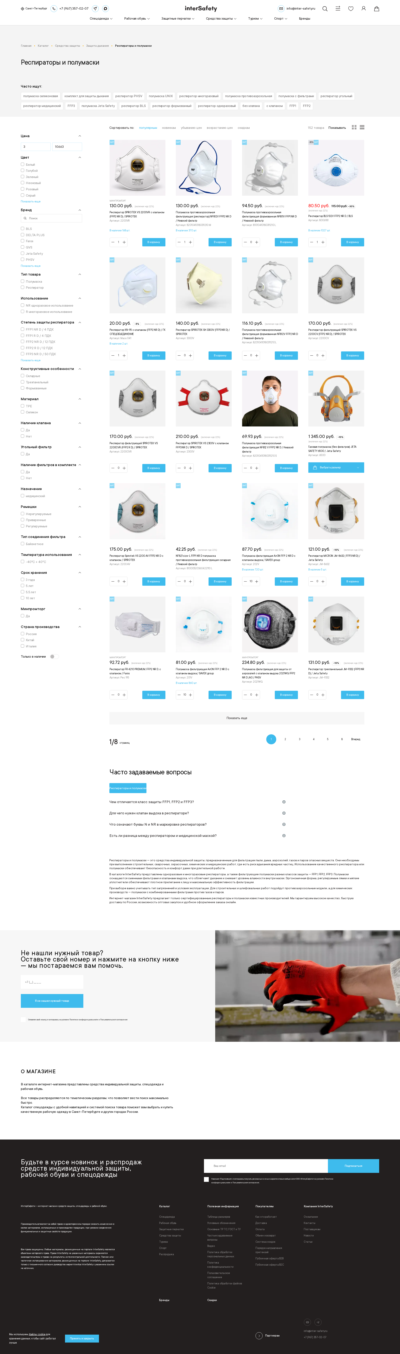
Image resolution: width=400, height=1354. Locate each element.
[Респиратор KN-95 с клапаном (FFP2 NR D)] (137, 309)
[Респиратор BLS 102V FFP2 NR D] (336, 193)
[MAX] (105, 8)
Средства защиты (170, 1235)
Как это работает (266, 1216)
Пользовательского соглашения (245, 1183)
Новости (309, 1235)
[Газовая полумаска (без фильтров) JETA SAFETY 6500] (336, 421)
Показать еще (237, 718)
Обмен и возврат (265, 1235)
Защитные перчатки (171, 1229)
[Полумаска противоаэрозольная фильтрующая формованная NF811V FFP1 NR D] (270, 193)
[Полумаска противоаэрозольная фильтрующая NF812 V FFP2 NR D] (270, 421)
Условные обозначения (221, 1223)
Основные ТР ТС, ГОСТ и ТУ (224, 1229)
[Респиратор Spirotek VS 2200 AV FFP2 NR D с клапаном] (137, 534)
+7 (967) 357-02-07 (315, 1337)
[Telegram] (95, 8)
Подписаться (353, 1165)
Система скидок (265, 1241)
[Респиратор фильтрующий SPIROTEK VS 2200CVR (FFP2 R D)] (137, 421)
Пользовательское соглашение (218, 1275)
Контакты (309, 1223)
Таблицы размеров (218, 1216)
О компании (311, 1216)
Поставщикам (312, 1229)
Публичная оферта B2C (269, 1264)
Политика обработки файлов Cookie (224, 1285)
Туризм (163, 1241)
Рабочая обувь (167, 1223)
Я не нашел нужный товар (52, 1000)
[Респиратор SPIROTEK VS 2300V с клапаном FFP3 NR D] (204, 421)
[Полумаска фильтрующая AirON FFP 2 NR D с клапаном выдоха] (270, 534)
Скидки (212, 1300)
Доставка (261, 1223)
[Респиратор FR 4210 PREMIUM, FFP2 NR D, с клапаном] (137, 648)
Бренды (164, 1300)
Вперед (355, 739)
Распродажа (166, 1254)
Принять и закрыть (82, 1338)
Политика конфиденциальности (220, 1264)
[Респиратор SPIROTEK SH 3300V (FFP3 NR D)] (204, 309)
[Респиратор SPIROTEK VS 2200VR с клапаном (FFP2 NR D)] (137, 193)
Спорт (163, 1248)
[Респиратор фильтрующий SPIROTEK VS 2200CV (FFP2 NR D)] (336, 309)
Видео (211, 1246)
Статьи (308, 1241)
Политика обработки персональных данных (220, 1254)
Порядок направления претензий (268, 1250)
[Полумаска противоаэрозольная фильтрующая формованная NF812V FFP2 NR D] (270, 309)
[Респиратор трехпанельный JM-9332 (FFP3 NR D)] (336, 648)
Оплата (259, 1229)
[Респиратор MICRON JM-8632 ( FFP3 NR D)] (336, 534)
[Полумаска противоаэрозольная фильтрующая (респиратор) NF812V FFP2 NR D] (204, 193)
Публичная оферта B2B (269, 1258)
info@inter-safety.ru (316, 1331)
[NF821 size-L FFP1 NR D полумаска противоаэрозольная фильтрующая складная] (204, 534)
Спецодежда (167, 1216)
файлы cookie (37, 1334)
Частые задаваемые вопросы (219, 1237)
